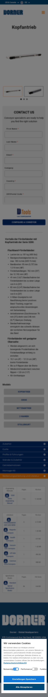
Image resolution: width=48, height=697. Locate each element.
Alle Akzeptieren (24, 687)
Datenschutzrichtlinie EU (15, 663)
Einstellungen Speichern (24, 679)
